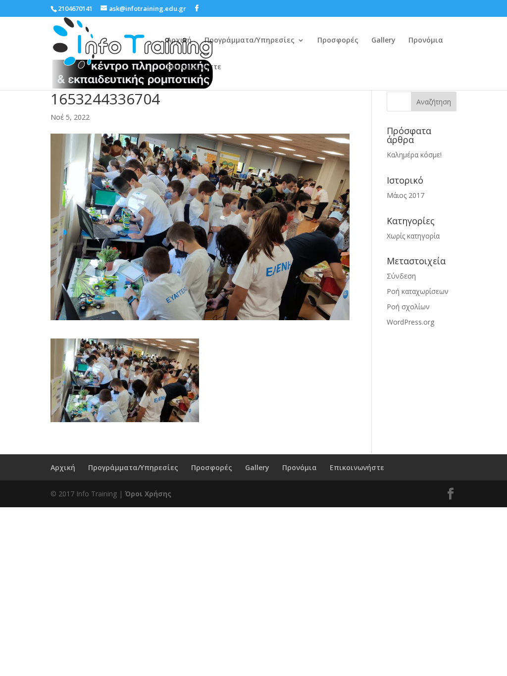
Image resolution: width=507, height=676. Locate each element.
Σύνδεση (401, 276)
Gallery (383, 41)
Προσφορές (337, 41)
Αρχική (179, 41)
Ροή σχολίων (408, 306)
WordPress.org (410, 322)
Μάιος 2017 (405, 195)
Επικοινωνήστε (194, 67)
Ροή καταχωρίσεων (418, 291)
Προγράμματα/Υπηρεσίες (249, 41)
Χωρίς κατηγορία (413, 236)
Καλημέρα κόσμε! (414, 154)
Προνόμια (425, 41)
